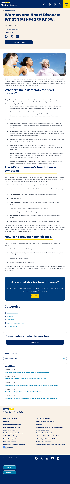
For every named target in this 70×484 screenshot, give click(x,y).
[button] (44, 4)
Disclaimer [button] (6, 421)
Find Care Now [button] (19, 42)
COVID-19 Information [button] (43, 418)
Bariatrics (10, 316)
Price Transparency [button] (9, 442)
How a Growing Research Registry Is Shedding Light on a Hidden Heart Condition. (31, 385)
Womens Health (12, 326)
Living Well (10, 320)
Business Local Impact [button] (10, 418)
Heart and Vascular (12, 313)
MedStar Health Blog (10, 10)
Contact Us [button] (9, 472)
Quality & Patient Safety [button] (43, 442)
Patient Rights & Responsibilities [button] (46, 439)
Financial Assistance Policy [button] (12, 427)
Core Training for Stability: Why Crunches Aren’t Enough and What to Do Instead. (31, 398)
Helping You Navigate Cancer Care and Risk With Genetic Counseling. (27, 372)
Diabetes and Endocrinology (15, 323)
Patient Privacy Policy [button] (10, 439)
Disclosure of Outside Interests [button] (45, 421)
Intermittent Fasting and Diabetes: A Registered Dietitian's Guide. (26, 379)
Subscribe (35, 342)
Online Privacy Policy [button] (10, 436)
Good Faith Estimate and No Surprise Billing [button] (49, 427)
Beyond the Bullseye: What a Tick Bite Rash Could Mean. (23, 392)
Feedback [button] (39, 424)
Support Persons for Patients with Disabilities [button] (50, 445)
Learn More (35, 296)
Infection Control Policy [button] (10, 430)
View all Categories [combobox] (11, 358)
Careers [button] (9, 467)
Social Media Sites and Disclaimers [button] (14, 445)
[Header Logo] (9, 3)
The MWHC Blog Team (12, 29)
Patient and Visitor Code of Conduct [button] (47, 436)
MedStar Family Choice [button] (43, 430)
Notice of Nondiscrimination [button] (44, 433)
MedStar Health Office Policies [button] (13, 433)
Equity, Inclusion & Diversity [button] (12, 424)
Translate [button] (10, 448)
